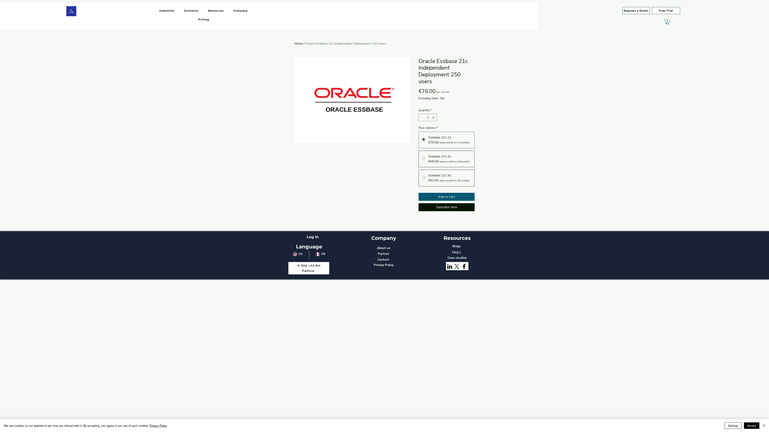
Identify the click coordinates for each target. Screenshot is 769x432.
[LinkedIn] (449, 266)
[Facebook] (464, 266)
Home (298, 43)
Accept (751, 426)
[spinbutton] (427, 117)
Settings (733, 426)
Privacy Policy (158, 426)
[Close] (764, 425)
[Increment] (433, 117)
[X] (456, 266)
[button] (166, 10)
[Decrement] (421, 117)
